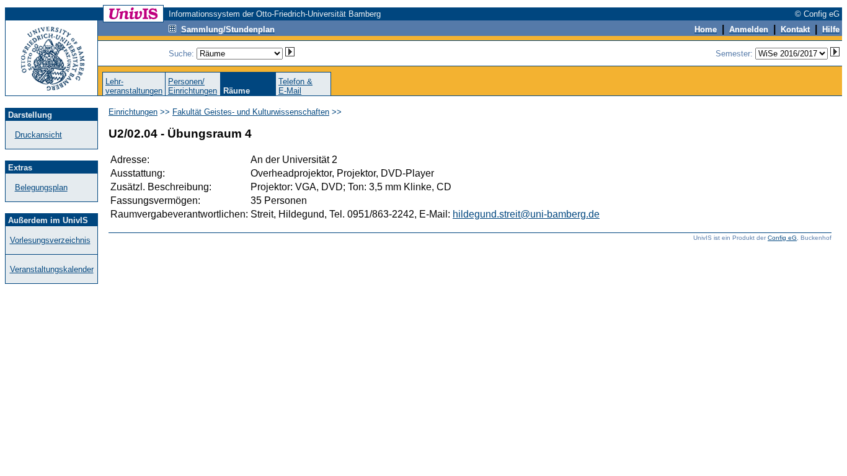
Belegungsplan (41, 187)
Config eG (782, 237)
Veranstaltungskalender (52, 269)
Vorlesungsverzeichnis (50, 240)
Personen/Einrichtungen (192, 86)
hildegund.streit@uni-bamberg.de (526, 214)
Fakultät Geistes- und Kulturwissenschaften (250, 112)
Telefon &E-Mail (295, 86)
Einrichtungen (133, 112)
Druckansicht (38, 134)
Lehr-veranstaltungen (133, 86)
